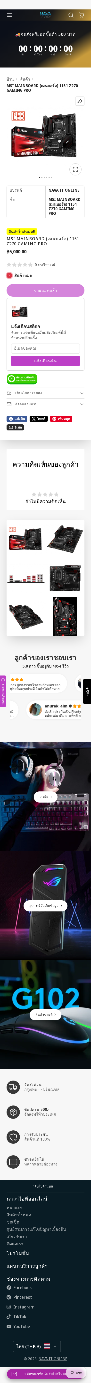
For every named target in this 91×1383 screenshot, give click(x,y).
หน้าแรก (14, 1207)
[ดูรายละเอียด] (22, 379)
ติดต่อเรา (15, 1243)
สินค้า (25, 79)
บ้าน (10, 79)
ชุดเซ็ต (13, 1222)
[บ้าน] (45, 15)
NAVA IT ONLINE (53, 1358)
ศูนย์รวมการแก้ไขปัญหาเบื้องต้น (36, 1229)
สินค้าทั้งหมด (19, 1214)
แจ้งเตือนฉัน (45, 360)
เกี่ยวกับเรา (17, 1236)
